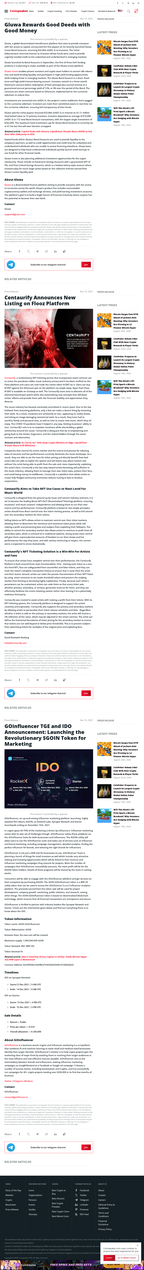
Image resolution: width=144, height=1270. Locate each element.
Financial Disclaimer (103, 1223)
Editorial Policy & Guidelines (106, 1206)
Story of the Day (13, 1190)
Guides (41, 11)
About (101, 1190)
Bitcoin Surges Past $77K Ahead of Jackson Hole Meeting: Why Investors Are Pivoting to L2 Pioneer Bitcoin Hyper (125, 48)
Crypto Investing (55, 11)
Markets (9, 1195)
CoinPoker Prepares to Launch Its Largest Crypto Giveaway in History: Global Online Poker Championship (126, 90)
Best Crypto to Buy (59, 1192)
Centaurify (9, 377)
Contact (102, 1195)
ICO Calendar (71, 11)
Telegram (18, 1081)
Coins (31, 1190)
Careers (102, 1199)
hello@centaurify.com (15, 643)
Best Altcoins (58, 1198)
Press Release (105, 19)
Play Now (113, 1265)
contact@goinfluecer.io (16, 1097)
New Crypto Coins (60, 1211)
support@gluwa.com (14, 214)
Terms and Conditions (103, 1214)
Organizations (35, 1195)
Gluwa (7, 184)
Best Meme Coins (60, 1216)
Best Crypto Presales (57, 1205)
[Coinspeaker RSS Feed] (139, 2)
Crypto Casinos (87, 11)
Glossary (33, 1214)
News (31, 11)
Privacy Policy (105, 1229)
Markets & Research (106, 11)
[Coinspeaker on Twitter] (123, 2)
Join (86, 264)
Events (32, 1204)
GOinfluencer (11, 1045)
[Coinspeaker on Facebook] (118, 2)
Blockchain (10, 1204)
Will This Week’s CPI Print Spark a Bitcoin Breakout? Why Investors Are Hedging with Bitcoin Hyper (126, 115)
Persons (32, 1199)
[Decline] (137, 1245)
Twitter (8, 1081)
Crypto (8, 1199)
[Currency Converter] (136, 11)
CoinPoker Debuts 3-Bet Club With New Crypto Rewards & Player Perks (125, 69)
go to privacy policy (127, 1258)
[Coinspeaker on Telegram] (128, 2)
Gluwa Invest (11, 71)
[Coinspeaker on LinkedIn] (133, 2)
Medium (28, 1081)
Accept (109, 1258)
